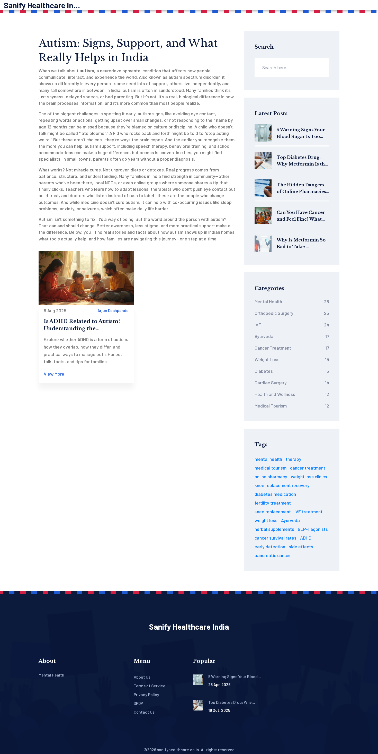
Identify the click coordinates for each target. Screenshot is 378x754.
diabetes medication (275, 494)
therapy (293, 459)
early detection (270, 546)
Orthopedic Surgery (292, 313)
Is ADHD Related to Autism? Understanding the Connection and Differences (83, 325)
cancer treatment (307, 467)
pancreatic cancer (273, 555)
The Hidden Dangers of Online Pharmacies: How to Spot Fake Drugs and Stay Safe (302, 188)
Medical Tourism (292, 405)
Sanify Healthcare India (42, 5)
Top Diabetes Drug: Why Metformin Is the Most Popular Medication (302, 161)
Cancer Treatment (292, 347)
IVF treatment (308, 511)
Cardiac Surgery (292, 382)
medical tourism (270, 467)
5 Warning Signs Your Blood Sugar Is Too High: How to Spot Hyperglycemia (301, 133)
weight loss (266, 520)
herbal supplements (274, 529)
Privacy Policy (146, 694)
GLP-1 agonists (313, 529)
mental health (268, 459)
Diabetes (292, 371)
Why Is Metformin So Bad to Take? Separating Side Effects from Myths (303, 243)
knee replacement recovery (282, 485)
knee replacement (273, 511)
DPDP (138, 703)
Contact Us (144, 711)
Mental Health (292, 301)
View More (54, 374)
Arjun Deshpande (113, 310)
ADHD (305, 537)
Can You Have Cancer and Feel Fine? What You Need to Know (301, 216)
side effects (301, 546)
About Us (142, 676)
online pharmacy (271, 476)
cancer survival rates (275, 537)
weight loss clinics (309, 476)
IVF (292, 324)
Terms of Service (149, 685)
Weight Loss (292, 359)
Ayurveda (292, 336)
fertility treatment (273, 502)
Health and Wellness (292, 394)
